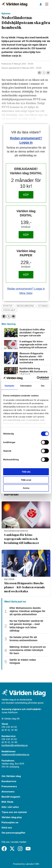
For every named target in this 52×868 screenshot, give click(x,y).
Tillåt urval (26, 480)
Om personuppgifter (13, 832)
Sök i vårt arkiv (10, 807)
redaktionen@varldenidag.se (15, 754)
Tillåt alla (26, 472)
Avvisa (26, 488)
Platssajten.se (10, 822)
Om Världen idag (11, 776)
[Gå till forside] (14, 4)
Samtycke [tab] (9, 386)
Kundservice (9, 781)
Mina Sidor (26, 293)
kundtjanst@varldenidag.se (15, 745)
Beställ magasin (11, 796)
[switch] (45, 442)
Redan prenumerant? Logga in (26, 288)
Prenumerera (9, 786)
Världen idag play (12, 817)
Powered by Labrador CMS (26, 864)
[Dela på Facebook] (39, 73)
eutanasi (43, 306)
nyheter (7, 306)
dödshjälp (9, 310)
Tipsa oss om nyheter (14, 812)
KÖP (26, 194)
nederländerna (25, 306)
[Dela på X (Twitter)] (44, 73)
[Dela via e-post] (48, 73)
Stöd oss (7, 827)
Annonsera (8, 791)
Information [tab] (26, 386)
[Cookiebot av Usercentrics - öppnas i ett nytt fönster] (37, 378)
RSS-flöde (7, 801)
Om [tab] (42, 386)
